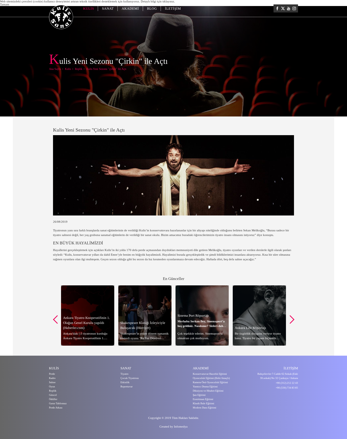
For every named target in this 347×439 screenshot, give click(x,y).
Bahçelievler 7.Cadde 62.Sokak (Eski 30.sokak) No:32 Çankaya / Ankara (277, 376)
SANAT (108, 8)
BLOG (152, 8)
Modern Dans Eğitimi (204, 407)
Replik (52, 390)
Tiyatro (124, 373)
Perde (52, 373)
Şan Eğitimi (199, 394)
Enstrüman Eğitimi (203, 399)
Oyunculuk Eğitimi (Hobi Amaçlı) (211, 378)
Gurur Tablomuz (58, 403)
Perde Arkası (55, 407)
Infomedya (181, 426)
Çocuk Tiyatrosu (129, 378)
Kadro (52, 378)
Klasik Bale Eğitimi (203, 403)
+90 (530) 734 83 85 (287, 387)
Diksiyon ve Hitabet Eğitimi (208, 390)
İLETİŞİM (173, 8)
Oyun (52, 386)
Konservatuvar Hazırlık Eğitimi (210, 373)
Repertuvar (126, 386)
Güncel (53, 394)
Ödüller (53, 399)
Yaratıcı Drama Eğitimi (205, 386)
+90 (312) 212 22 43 (287, 382)
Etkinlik (125, 382)
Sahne (52, 382)
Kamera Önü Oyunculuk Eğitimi (210, 382)
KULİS (88, 8)
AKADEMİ (130, 8)
